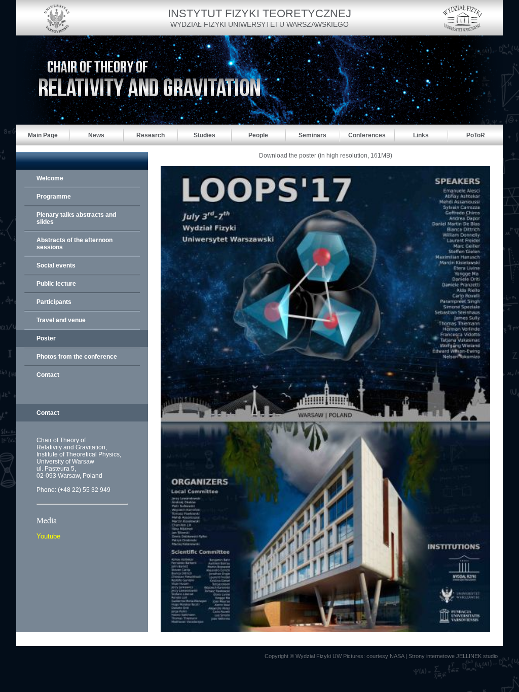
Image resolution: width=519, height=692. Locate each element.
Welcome (49, 178)
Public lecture (56, 283)
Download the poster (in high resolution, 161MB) (325, 155)
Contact (47, 374)
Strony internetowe (432, 656)
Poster (46, 338)
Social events (56, 265)
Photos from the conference (76, 356)
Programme (53, 196)
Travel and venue (61, 320)
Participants (53, 301)
